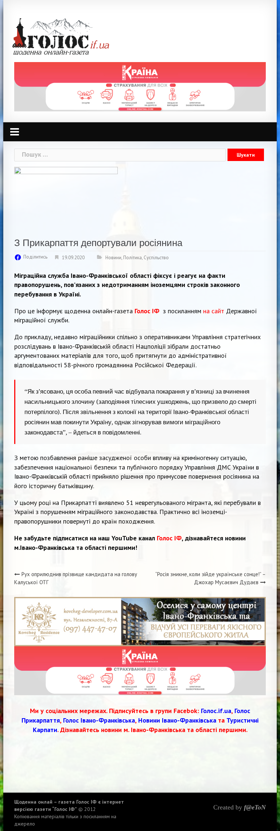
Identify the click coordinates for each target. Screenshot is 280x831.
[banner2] (140, 670)
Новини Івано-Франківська (177, 720)
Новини (113, 257)
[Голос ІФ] (60, 36)
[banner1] (140, 86)
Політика (132, 257)
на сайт (213, 311)
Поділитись (35, 257)
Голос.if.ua (216, 710)
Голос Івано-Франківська (99, 720)
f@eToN (255, 807)
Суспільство (156, 257)
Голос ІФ (147, 311)
